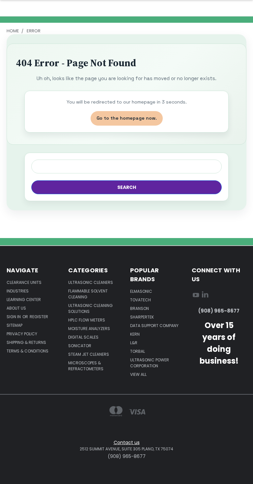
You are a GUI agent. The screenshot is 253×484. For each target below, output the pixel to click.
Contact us (127, 442)
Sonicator (79, 345)
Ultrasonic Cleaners (90, 282)
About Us (16, 308)
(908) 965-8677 (218, 310)
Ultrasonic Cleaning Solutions (90, 308)
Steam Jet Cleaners (88, 354)
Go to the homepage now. (127, 118)
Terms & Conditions (27, 351)
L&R (133, 343)
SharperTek (142, 317)
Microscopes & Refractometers (85, 366)
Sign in (14, 316)
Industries (18, 291)
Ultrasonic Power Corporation (149, 363)
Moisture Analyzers (89, 328)
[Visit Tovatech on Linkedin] (205, 296)
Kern (135, 334)
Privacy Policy (22, 334)
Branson (139, 308)
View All (138, 374)
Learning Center (24, 299)
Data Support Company (154, 325)
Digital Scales (83, 337)
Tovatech (140, 300)
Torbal (137, 351)
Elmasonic (141, 291)
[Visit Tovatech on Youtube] (196, 296)
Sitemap (14, 325)
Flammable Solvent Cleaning (88, 294)
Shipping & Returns (26, 342)
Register (39, 316)
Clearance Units (24, 282)
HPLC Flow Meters (86, 320)
